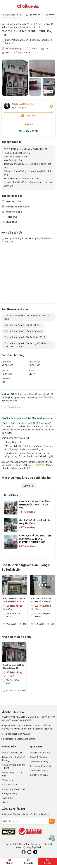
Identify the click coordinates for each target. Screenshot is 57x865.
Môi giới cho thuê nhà (40, 752)
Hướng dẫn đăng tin (11, 793)
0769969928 (47, 397)
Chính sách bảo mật (39, 770)
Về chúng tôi (7, 780)
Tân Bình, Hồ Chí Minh (13, 615)
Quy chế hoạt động (39, 761)
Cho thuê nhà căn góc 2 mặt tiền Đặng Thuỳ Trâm (35, 522)
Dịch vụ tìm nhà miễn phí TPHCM (13, 766)
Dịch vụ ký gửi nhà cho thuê (12, 774)
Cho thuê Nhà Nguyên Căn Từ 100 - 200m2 (25, 337)
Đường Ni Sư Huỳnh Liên (30, 27)
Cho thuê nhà (7, 24)
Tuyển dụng (7, 798)
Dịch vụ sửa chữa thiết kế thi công (13, 759)
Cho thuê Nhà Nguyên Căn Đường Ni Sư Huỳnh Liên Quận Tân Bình (26, 345)
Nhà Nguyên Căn (23, 24)
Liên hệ (5, 802)
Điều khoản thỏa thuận (41, 766)
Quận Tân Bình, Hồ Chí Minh (42, 615)
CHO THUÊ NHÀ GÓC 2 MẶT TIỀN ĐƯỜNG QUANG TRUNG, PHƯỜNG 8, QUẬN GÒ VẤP (35, 538)
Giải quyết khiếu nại (39, 775)
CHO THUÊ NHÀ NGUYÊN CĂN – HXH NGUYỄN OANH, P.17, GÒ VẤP (34, 504)
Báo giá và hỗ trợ (9, 784)
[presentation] (9, 527)
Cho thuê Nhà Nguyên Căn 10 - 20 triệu (23, 325)
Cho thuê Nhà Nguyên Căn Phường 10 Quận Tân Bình (27, 317)
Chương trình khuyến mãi (13, 789)
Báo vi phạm (14, 407)
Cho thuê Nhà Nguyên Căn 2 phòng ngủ (23, 331)
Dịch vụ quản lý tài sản (12, 752)
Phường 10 (12, 27)
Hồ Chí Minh (38, 24)
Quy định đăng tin (38, 757)
